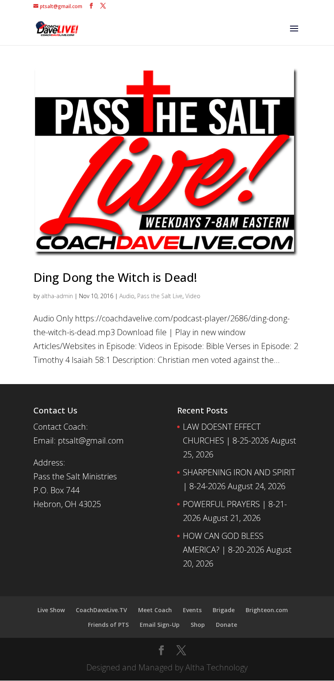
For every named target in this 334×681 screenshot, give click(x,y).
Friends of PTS (108, 624)
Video (192, 296)
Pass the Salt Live (159, 296)
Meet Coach (155, 610)
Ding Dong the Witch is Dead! (115, 277)
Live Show (51, 610)
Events (192, 610)
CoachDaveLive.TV (101, 610)
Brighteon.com (267, 610)
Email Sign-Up (160, 624)
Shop (198, 624)
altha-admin (57, 296)
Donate (226, 624)
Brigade (224, 610)
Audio (126, 296)
